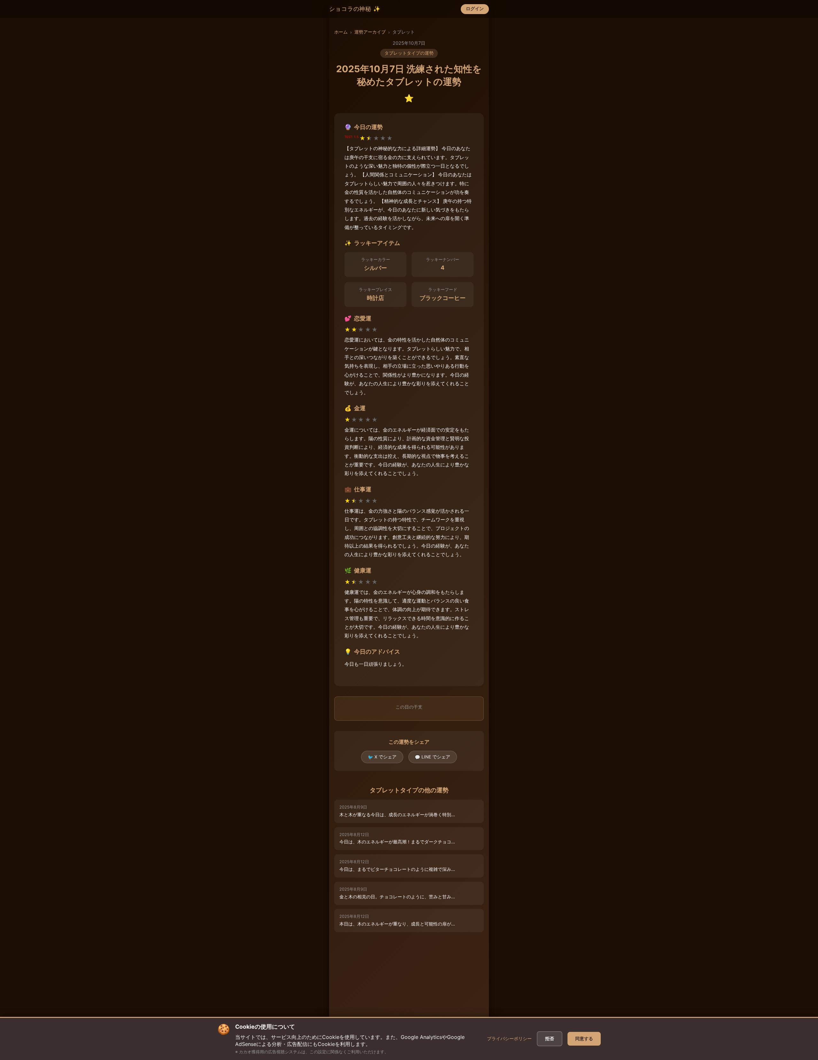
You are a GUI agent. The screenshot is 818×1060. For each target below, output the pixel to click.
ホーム (341, 32)
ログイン (475, 8)
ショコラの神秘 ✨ (355, 9)
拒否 (549, 1038)
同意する (584, 1038)
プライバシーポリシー (509, 1038)
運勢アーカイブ (370, 32)
